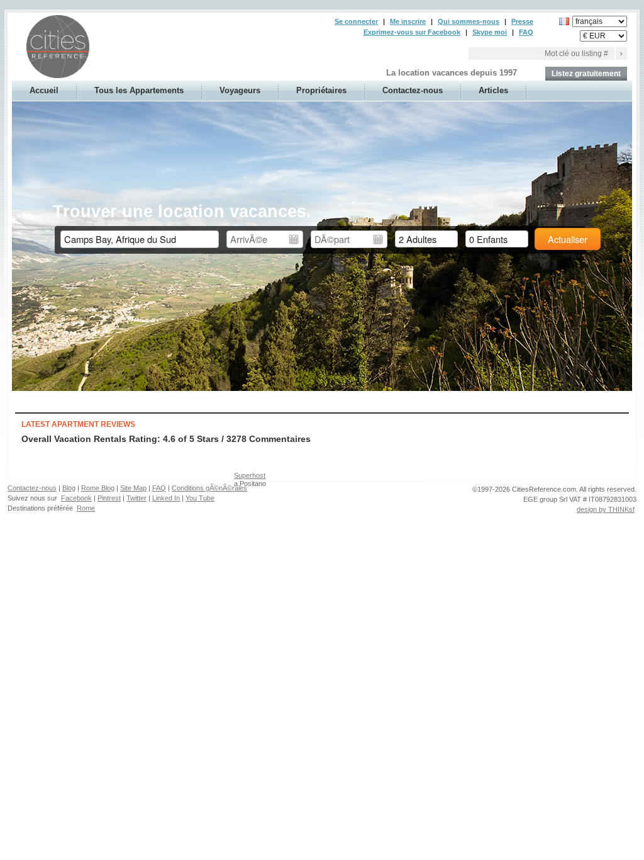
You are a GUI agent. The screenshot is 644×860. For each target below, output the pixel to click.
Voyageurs (239, 90)
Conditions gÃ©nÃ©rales (209, 488)
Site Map (133, 488)
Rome (86, 508)
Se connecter (356, 21)
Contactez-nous (412, 90)
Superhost (249, 475)
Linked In (166, 498)
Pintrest (109, 498)
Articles (493, 90)
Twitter (136, 498)
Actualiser (567, 239)
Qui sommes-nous (468, 21)
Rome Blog (97, 488)
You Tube (200, 498)
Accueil (44, 90)
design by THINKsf (606, 509)
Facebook (76, 498)
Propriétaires (321, 90)
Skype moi (489, 32)
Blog (68, 488)
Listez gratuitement (586, 73)
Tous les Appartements (139, 90)
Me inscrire (408, 21)
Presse (522, 21)
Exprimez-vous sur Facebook (412, 32)
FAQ (526, 32)
